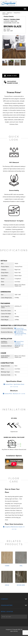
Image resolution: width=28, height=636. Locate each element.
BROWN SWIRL (21, 585)
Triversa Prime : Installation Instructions (19, 343)
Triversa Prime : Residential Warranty (20, 333)
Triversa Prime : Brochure (14, 393)
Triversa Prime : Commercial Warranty (21, 330)
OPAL (21, 565)
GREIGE (7, 585)
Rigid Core (9, 12)
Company (4, 599)
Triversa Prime (17, 12)
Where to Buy (12, 75)
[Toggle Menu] (25, 8)
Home (4, 12)
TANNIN (7, 565)
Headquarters (7, 605)
